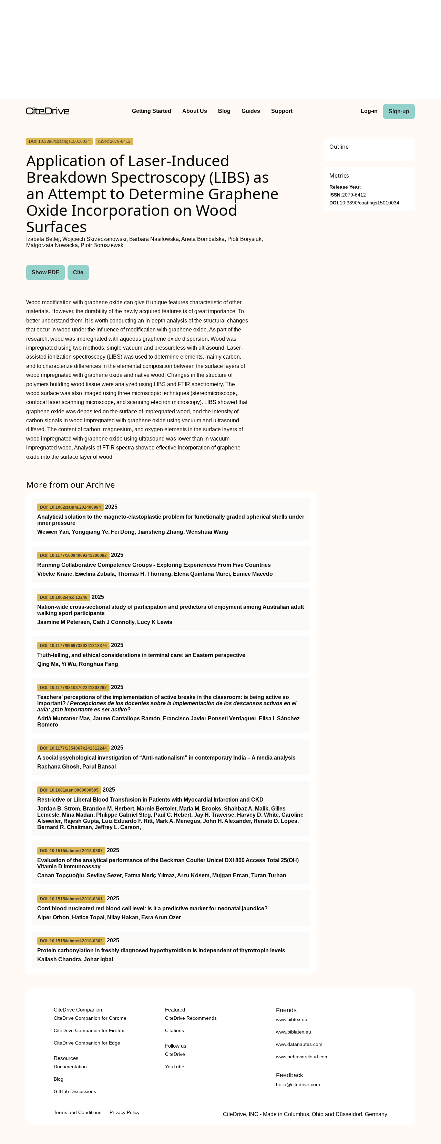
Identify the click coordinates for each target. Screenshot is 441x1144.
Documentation (70, 1066)
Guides (251, 111)
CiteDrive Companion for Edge (87, 1043)
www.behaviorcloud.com (302, 1056)
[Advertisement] (220, 51)
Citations (174, 1030)
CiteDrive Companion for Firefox (89, 1030)
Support (282, 111)
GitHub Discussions (75, 1091)
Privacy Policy (125, 1112)
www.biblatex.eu (293, 1032)
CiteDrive (175, 1054)
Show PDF (45, 272)
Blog (224, 111)
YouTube (174, 1066)
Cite (78, 272)
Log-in (369, 111)
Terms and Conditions (77, 1112)
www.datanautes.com (299, 1044)
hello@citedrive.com (298, 1084)
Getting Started (151, 111)
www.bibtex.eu (291, 1019)
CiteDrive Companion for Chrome (90, 1018)
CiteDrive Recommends (191, 1018)
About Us (194, 111)
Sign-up (399, 111)
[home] (47, 113)
